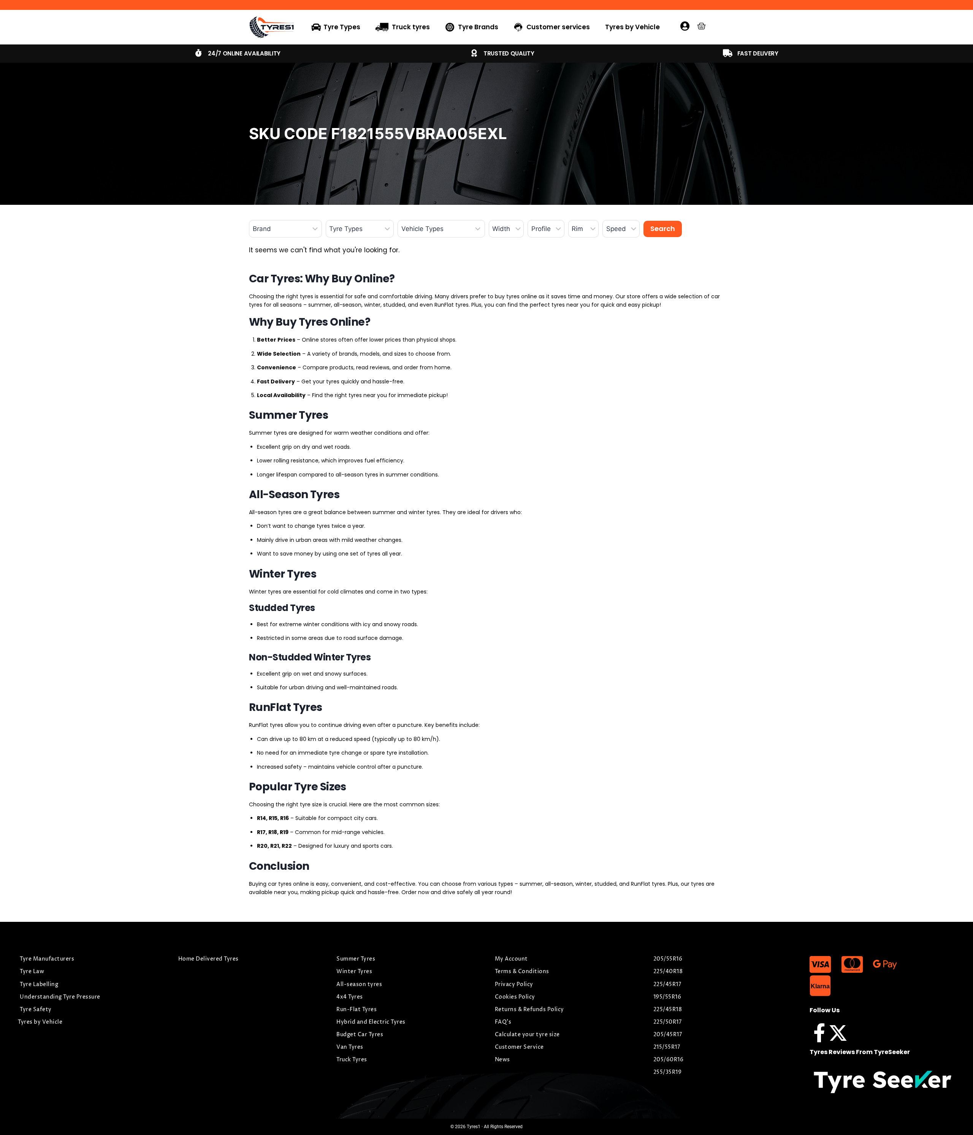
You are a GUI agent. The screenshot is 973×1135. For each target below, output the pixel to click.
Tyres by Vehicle (632, 27)
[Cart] (701, 26)
